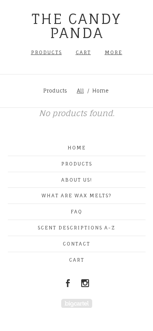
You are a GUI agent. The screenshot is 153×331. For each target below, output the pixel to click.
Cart (83, 52)
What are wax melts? (77, 195)
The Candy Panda (76, 26)
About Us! (76, 180)
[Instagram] (85, 283)
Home (100, 90)
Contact (76, 244)
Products (46, 52)
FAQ (76, 212)
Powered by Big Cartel (76, 303)
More (113, 52)
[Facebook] (68, 283)
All (80, 90)
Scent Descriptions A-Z (76, 228)
